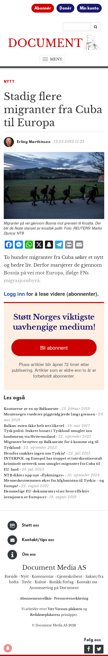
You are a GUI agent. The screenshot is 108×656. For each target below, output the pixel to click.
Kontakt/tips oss (38, 540)
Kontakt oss (87, 582)
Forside (11, 576)
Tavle (27, 582)
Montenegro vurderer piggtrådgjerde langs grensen (49, 414)
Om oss (29, 554)
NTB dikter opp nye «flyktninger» (34, 475)
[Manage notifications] (8, 648)
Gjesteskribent (69, 576)
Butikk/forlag (61, 582)
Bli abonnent (54, 347)
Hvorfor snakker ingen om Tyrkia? (34, 453)
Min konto (89, 8)
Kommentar (43, 576)
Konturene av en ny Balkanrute (31, 409)
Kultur (40, 582)
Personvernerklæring (71, 598)
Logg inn (14, 293)
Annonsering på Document (54, 588)
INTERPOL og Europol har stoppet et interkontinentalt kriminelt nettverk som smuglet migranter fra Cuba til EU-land (53, 464)
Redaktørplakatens (45, 615)
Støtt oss (30, 525)
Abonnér (42, 8)
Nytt (9, 82)
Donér (65, 8)
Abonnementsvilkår (36, 598)
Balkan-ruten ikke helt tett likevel (34, 426)
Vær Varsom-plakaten (65, 609)
